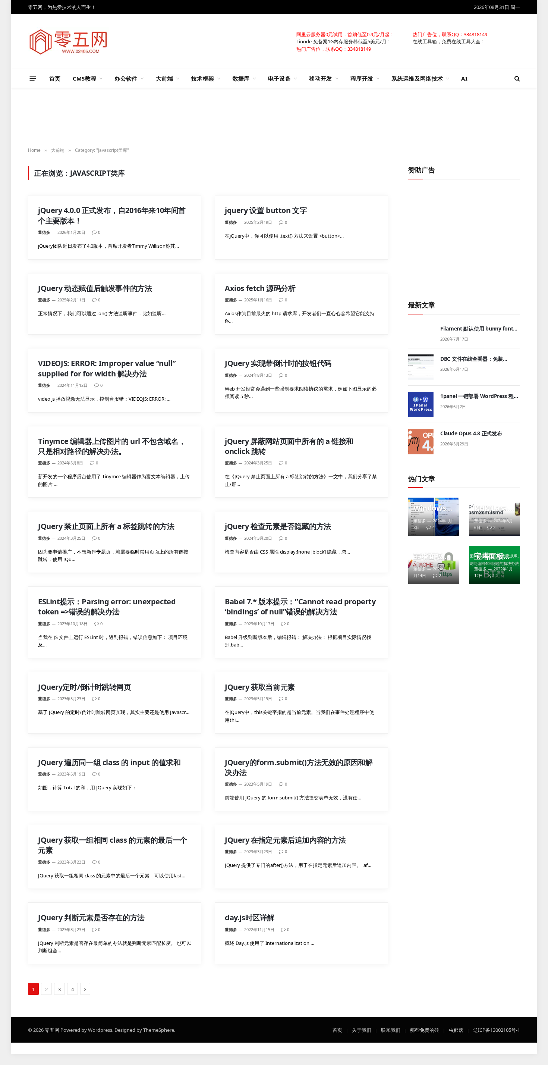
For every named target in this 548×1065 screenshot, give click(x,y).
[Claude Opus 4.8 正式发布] (421, 441)
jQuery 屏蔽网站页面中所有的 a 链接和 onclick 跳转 (289, 446)
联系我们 (390, 1029)
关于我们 (361, 1029)
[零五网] (68, 41)
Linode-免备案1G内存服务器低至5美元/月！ (343, 41)
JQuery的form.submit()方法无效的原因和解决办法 (298, 767)
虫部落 (456, 1029)
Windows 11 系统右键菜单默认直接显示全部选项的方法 (432, 508)
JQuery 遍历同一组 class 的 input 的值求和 (109, 762)
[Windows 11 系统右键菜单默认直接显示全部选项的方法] (433, 517)
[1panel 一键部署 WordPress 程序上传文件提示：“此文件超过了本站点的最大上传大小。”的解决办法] (421, 404)
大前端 (164, 78)
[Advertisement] (274, 118)
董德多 (44, 232)
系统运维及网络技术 (417, 78)
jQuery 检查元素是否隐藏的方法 (278, 526)
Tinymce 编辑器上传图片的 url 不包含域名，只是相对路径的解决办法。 (112, 446)
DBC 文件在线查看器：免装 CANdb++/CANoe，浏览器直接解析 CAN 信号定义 (479, 359)
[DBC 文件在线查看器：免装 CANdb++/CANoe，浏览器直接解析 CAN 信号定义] (421, 367)
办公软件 (125, 78)
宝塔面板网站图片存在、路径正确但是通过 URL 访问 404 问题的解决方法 (492, 556)
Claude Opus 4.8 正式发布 (471, 433)
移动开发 (320, 78)
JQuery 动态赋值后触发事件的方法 (95, 288)
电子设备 (279, 78)
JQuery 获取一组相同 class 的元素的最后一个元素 (112, 845)
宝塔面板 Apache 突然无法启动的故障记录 (431, 556)
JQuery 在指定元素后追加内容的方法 (285, 840)
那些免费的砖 (424, 1029)
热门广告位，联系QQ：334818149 (450, 34)
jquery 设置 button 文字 (266, 210)
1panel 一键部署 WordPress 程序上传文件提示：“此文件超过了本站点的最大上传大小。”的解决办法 (479, 396)
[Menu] (33, 78)
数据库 (241, 78)
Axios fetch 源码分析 (260, 288)
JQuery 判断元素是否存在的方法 (91, 917)
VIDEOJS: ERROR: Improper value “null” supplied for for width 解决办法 (107, 368)
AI (464, 78)
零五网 (52, 1029)
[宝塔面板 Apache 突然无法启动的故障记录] (433, 565)
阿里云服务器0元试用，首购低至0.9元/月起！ (345, 34)
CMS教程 (85, 78)
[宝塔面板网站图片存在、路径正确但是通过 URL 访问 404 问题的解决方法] (494, 565)
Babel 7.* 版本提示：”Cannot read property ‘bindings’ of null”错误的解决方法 (300, 606)
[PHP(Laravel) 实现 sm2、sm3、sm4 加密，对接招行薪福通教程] (494, 517)
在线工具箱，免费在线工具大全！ (449, 41)
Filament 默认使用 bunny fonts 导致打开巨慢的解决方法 (478, 328)
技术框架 (202, 78)
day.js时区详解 (249, 917)
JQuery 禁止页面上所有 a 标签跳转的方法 (106, 526)
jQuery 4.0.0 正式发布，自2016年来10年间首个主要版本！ (112, 215)
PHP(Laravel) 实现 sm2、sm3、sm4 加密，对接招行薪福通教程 (492, 508)
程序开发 (361, 78)
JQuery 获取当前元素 (260, 687)
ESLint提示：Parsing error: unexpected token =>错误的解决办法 (107, 606)
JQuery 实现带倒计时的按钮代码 (278, 363)
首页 (55, 78)
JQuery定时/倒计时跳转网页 (84, 687)
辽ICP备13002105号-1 (496, 1029)
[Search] (516, 78)
